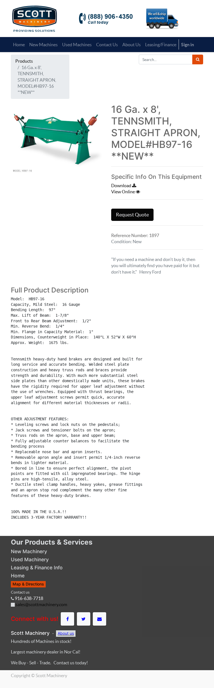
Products (24, 61)
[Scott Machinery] (34, 18)
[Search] (197, 59)
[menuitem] (19, 44)
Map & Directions (28, 584)
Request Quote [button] (132, 215)
